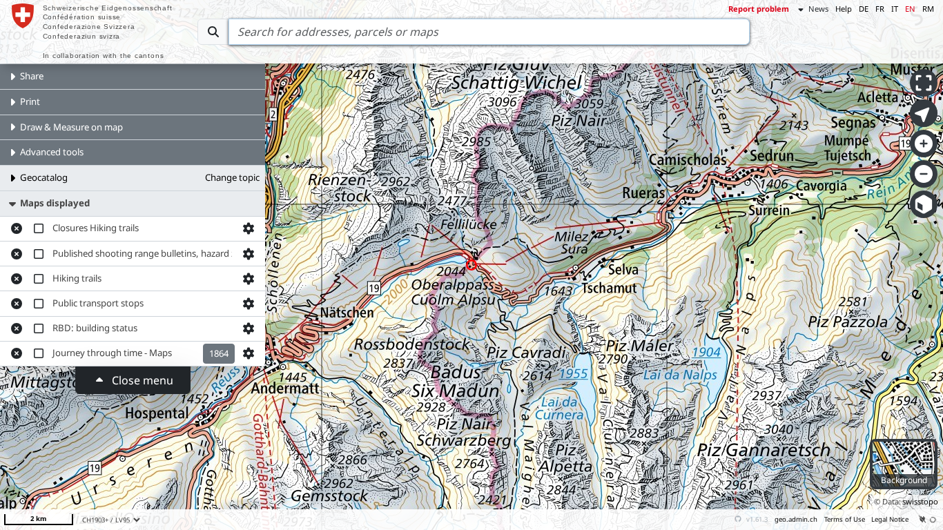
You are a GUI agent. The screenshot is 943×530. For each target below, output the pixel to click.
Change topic (232, 177)
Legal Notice (889, 519)
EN (910, 8)
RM (928, 8)
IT (894, 8)
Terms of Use (844, 519)
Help (843, 8)
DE (863, 8)
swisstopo (920, 501)
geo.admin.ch (796, 519)
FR (879, 8)
